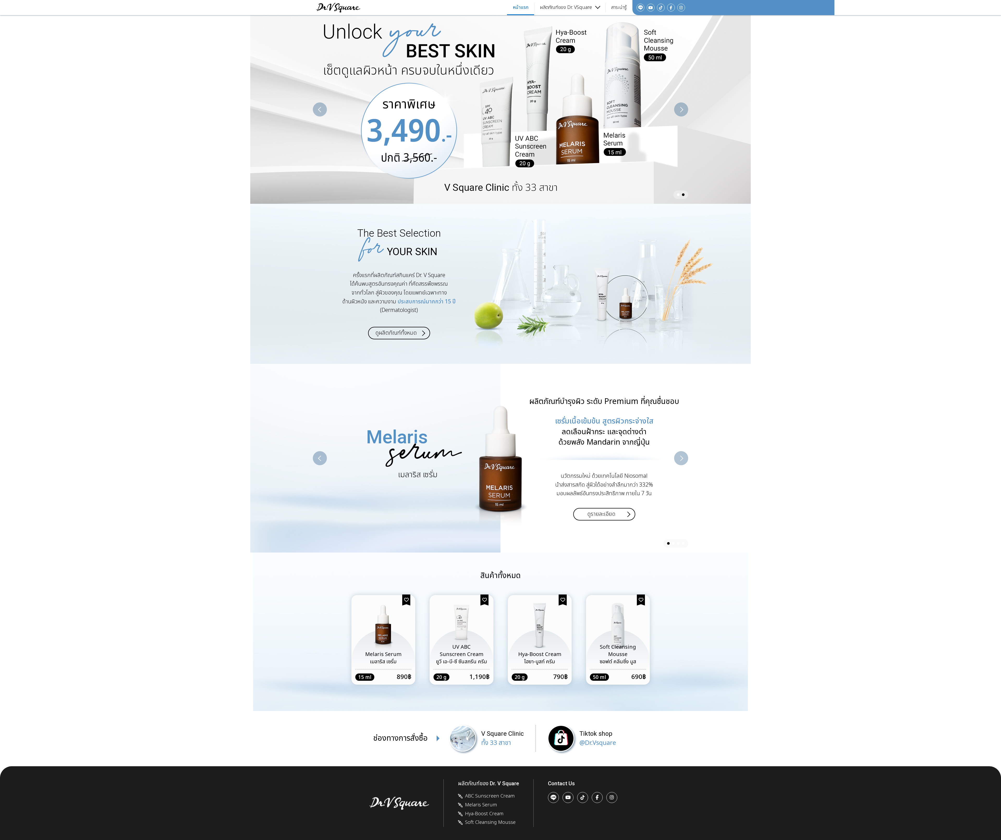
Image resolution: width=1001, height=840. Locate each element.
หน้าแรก (520, 7)
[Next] (681, 109)
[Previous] (320, 109)
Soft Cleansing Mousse (490, 822)
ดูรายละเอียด (601, 514)
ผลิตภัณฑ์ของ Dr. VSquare (566, 7)
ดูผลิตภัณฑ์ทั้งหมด (396, 333)
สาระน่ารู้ (619, 7)
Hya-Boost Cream (484, 814)
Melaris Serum (481, 805)
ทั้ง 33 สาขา (496, 743)
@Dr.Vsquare (597, 743)
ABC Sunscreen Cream (490, 796)
